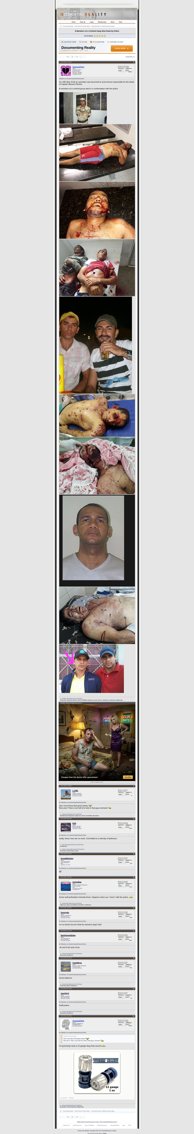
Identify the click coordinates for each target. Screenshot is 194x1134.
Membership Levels (102, 1125)
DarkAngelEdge (68, 935)
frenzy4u (65, 912)
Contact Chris (66, 1125)
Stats (120, 22)
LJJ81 (75, 791)
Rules (112, 22)
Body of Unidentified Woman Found (108, 1121)
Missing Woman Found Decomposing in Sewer (88, 1121)
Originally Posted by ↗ (70, 1036)
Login (92, 22)
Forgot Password (77, 1125)
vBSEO (104, 1133)
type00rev (77, 963)
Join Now (120, 48)
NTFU (129, 1125)
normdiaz (76, 882)
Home (74, 22)
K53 (74, 823)
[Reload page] (60, 26)
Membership (102, 22)
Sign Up (82, 22)
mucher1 (65, 993)
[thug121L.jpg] (97, 1073)
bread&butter (67, 858)
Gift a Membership (114, 1125)
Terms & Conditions (89, 1125)
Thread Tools (129, 56)
